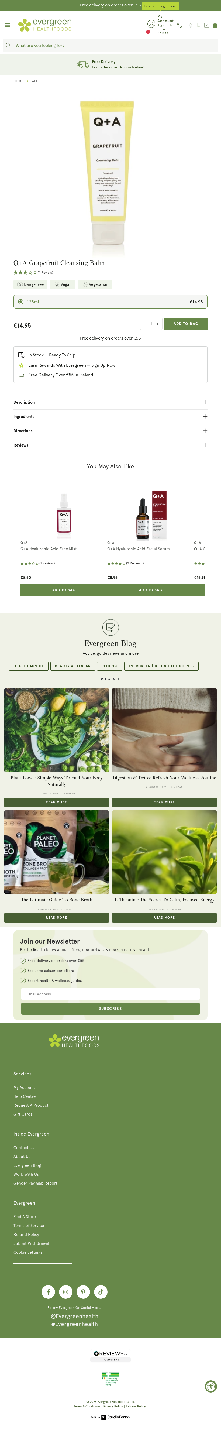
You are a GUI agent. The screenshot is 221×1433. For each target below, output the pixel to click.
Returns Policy (136, 1406)
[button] (110, 273)
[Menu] (8, 25)
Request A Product (31, 1105)
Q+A (24, 543)
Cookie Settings (27, 1252)
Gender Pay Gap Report (35, 1183)
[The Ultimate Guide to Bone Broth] (56, 852)
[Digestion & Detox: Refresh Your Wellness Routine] (164, 730)
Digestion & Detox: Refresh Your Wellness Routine (164, 778)
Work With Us (26, 1174)
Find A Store (24, 1216)
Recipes (110, 666)
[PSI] (110, 1384)
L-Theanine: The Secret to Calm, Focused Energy (165, 900)
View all (110, 679)
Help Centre (24, 1096)
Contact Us (23, 1147)
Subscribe (110, 1009)
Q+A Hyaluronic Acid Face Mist (48, 549)
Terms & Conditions (87, 1406)
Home (18, 81)
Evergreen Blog (27, 1165)
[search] (8, 45)
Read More (56, 802)
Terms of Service (28, 1225)
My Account (24, 1087)
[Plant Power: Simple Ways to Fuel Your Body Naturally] (56, 730)
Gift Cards (22, 1114)
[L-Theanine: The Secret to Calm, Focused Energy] (164, 852)
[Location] (189, 25)
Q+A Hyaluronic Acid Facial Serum (138, 549)
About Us (21, 1156)
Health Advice (28, 666)
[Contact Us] (179, 25)
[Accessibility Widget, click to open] (211, 1386)
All (35, 81)
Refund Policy (26, 1234)
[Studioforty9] (111, 1417)
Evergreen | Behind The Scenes (161, 666)
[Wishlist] (198, 25)
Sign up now (103, 365)
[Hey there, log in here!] (151, 25)
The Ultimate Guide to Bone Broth (56, 900)
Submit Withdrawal (31, 1243)
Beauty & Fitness (72, 666)
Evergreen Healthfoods (113, 1402)
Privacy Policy (113, 1406)
